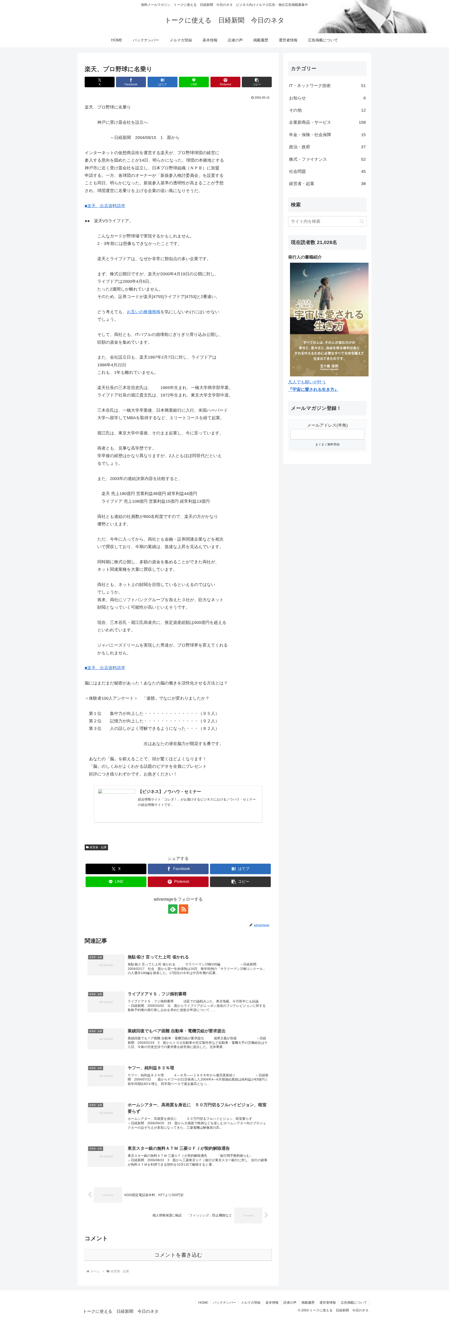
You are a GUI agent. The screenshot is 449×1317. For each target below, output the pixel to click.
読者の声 (290, 1302)
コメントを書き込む (178, 1255)
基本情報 (272, 1302)
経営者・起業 (98, 847)
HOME (203, 1302)
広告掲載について (354, 1302)
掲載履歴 (308, 1302)
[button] (257, 82)
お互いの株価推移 (143, 311)
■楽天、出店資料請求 (105, 206)
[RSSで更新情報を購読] (183, 909)
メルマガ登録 (251, 1302)
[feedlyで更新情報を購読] (172, 909)
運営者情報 (327, 1302)
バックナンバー (224, 1302)
